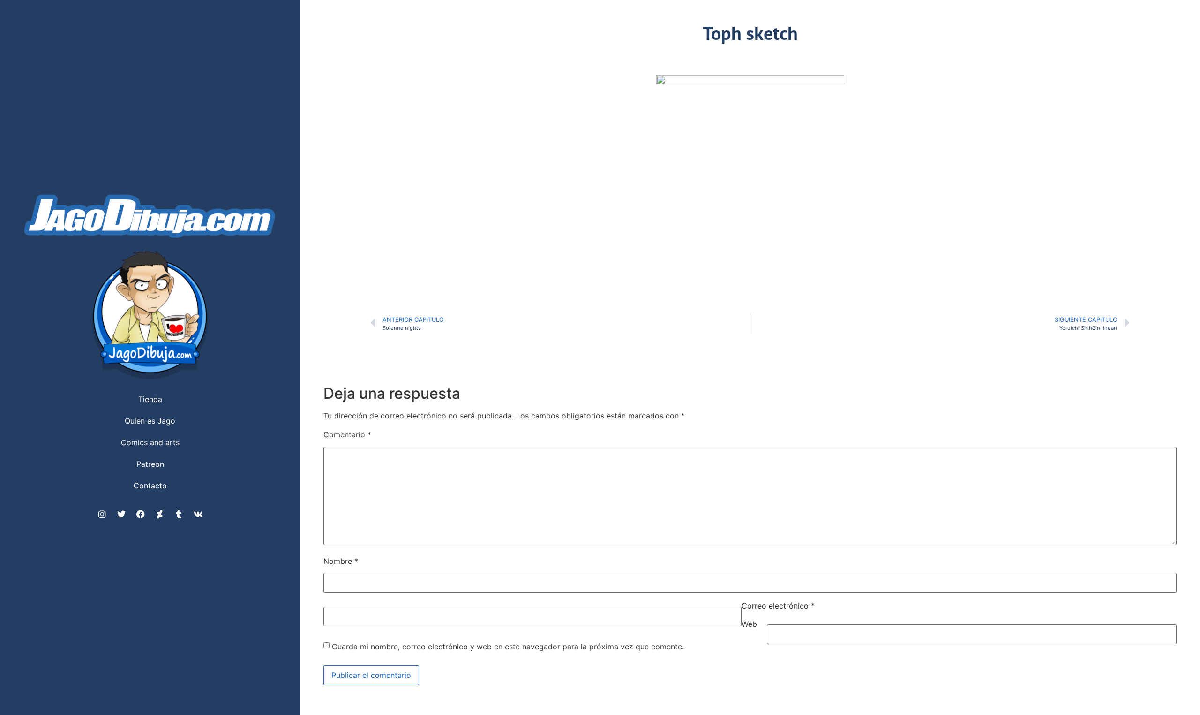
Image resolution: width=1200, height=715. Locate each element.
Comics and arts (150, 442)
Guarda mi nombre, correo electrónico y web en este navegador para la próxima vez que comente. (508, 646)
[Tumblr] (179, 514)
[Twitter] (121, 514)
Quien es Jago (150, 421)
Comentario (347, 434)
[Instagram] (102, 514)
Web (749, 624)
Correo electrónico (778, 605)
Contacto (150, 485)
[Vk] (198, 514)
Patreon (150, 464)
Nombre (340, 561)
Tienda (150, 399)
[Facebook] (140, 514)
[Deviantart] (159, 514)
